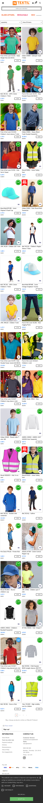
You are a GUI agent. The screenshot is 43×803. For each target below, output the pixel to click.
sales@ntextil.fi (27, 743)
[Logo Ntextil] (21, 3)
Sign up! (6, 729)
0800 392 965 (27, 748)
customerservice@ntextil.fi (30, 739)
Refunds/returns (6, 747)
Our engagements (7, 752)
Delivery (4, 745)
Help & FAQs (5, 749)
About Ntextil (5, 737)
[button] (33, 3)
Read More (20, 782)
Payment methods (7, 742)
